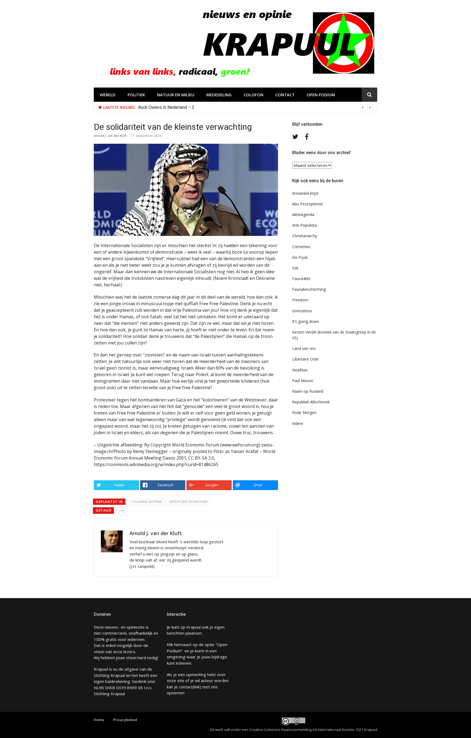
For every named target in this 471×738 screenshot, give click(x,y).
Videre (297, 423)
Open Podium (321, 94)
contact (186, 686)
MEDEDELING (219, 94)
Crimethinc (301, 246)
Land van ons (304, 348)
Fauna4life (301, 278)
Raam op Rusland (307, 391)
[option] (255, 107)
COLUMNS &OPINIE (146, 501)
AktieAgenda (303, 214)
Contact (285, 94)
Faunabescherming (309, 289)
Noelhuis (300, 370)
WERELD (108, 94)
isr (123, 510)
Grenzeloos (302, 310)
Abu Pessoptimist (307, 203)
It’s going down (305, 321)
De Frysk (300, 257)
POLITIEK (136, 94)
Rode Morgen (304, 412)
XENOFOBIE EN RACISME (188, 501)
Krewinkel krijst (305, 193)
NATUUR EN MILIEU (175, 94)
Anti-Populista (304, 225)
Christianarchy (304, 235)
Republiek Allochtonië (311, 401)
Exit (295, 268)
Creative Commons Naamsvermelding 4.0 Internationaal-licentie (301, 729)
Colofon (253, 94)
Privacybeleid (125, 719)
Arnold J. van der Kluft (110, 135)
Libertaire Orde (305, 359)
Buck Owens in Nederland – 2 (166, 107)
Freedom (300, 299)
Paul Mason (302, 380)
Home (99, 719)
